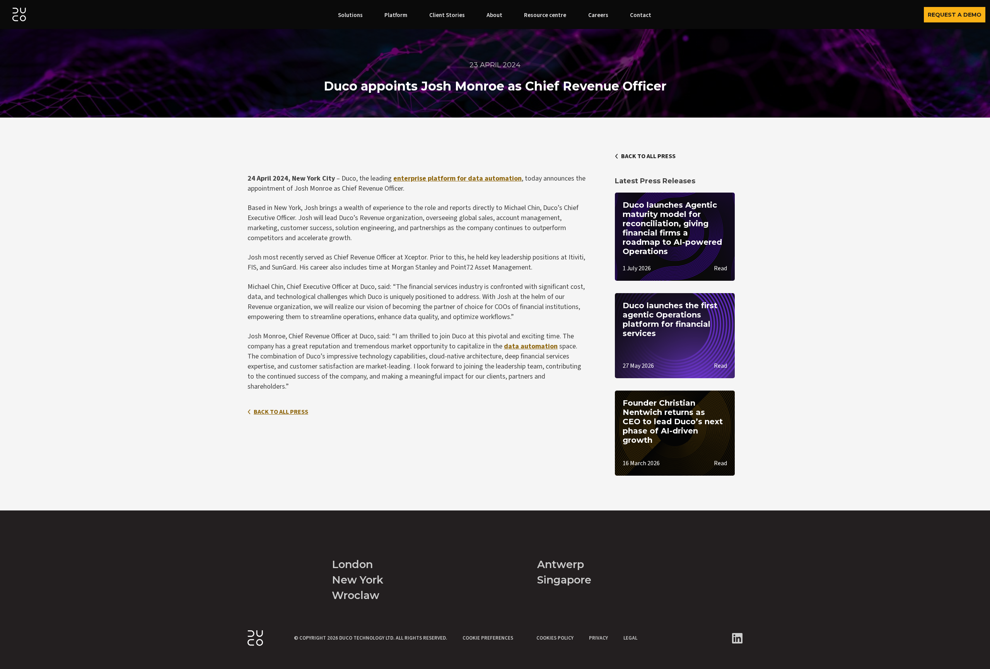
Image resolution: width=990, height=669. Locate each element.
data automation (531, 346)
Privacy (598, 638)
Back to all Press (281, 412)
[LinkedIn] (737, 638)
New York (357, 579)
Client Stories (447, 15)
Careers (598, 15)
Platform (395, 15)
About (494, 15)
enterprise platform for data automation (457, 178)
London (352, 564)
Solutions (350, 15)
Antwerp (560, 564)
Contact (640, 15)
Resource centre (545, 15)
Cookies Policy (555, 638)
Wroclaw (355, 595)
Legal (630, 638)
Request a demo (954, 14)
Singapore (564, 579)
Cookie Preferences (488, 638)
